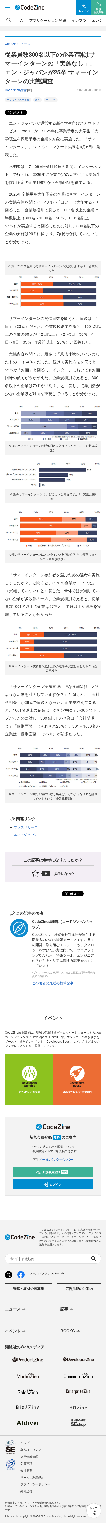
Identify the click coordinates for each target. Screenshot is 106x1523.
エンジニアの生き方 (18, 100)
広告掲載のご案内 (79, 1288)
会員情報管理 (29, 1456)
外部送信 (26, 1491)
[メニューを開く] (7, 7)
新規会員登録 (54, 1172)
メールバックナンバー (56, 1159)
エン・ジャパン (26, 834)
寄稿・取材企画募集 (28, 1288)
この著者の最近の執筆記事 (52, 983)
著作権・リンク (30, 1449)
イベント (13, 1331)
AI (22, 20)
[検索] (9, 20)
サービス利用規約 (32, 1477)
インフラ (78, 20)
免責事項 (26, 1463)
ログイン (55, 1184)
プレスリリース (26, 827)
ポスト (17, 112)
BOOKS (67, 1331)
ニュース (51, 100)
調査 (37, 100)
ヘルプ (24, 1442)
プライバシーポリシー (35, 1484)
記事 (64, 1309)
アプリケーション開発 (47, 20)
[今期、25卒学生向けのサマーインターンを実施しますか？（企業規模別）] (53, 292)
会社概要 (26, 1470)
